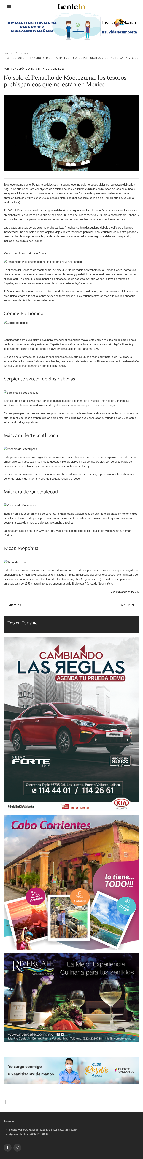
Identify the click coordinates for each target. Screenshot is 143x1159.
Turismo (27, 53)
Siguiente (128, 605)
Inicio (8, 53)
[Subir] (5, 1102)
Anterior (14, 605)
